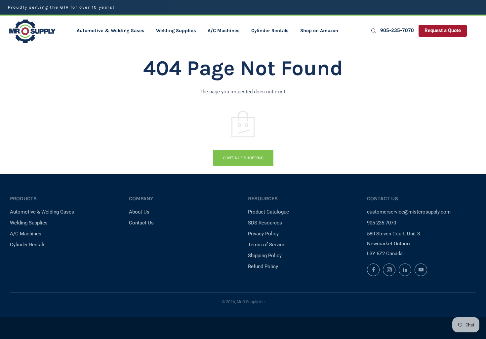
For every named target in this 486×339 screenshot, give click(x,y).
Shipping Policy (265, 256)
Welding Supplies (176, 30)
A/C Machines (224, 30)
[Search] (373, 30)
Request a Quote (443, 30)
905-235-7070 (397, 30)
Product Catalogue (268, 212)
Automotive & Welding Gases (110, 30)
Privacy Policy (263, 234)
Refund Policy (263, 266)
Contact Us (141, 223)
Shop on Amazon (319, 30)
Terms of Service (266, 245)
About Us (139, 212)
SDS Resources (265, 223)
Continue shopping (243, 157)
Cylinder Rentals (270, 30)
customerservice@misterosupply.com (409, 212)
